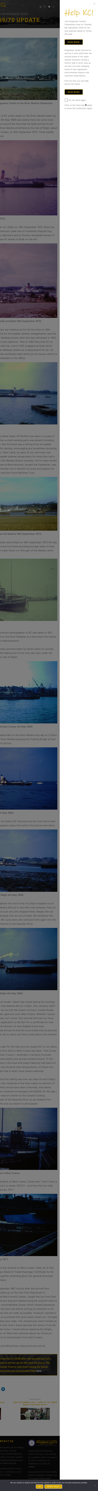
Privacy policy (53, 1487)
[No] (95, 1485)
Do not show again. (77, 100)
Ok (39, 1487)
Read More (74, 42)
